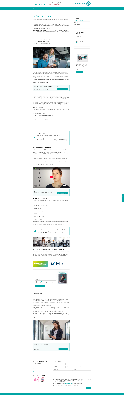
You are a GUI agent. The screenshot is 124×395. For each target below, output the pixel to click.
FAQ (51, 393)
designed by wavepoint (76, 393)
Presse (48, 393)
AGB (62, 393)
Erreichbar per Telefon (58, 371)
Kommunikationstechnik (42, 8)
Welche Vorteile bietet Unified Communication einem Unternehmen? (47, 39)
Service (63, 8)
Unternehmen (71, 8)
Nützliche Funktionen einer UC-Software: (42, 43)
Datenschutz (55, 393)
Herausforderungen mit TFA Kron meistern (43, 41)
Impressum (59, 393)
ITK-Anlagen (76, 18)
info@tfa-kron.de (80, 42)
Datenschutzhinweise (68, 383)
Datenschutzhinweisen (45, 281)
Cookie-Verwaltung (67, 393)
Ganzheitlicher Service (39, 44)
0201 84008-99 (55, 4)
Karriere (79, 8)
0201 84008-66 (40, 4)
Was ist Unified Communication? (41, 38)
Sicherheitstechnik (55, 8)
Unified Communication (78, 20)
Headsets (76, 22)
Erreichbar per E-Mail (77, 371)
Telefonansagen (77, 24)
